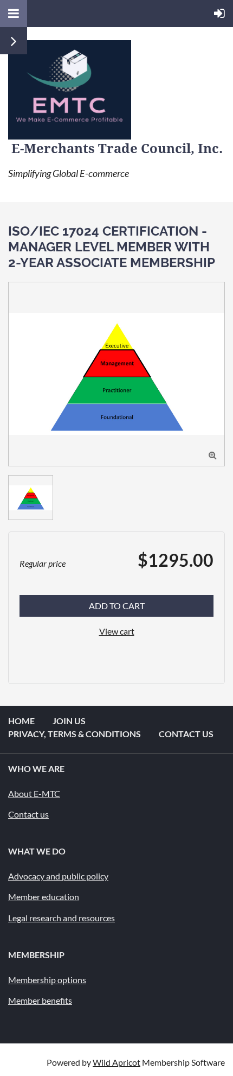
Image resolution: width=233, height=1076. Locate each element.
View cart (116, 631)
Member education (43, 896)
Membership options (47, 979)
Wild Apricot (116, 1062)
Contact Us (186, 734)
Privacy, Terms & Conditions (74, 734)
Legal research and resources (61, 918)
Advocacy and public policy (58, 876)
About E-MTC (34, 793)
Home (21, 721)
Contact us (28, 814)
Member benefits (40, 1000)
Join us (69, 721)
